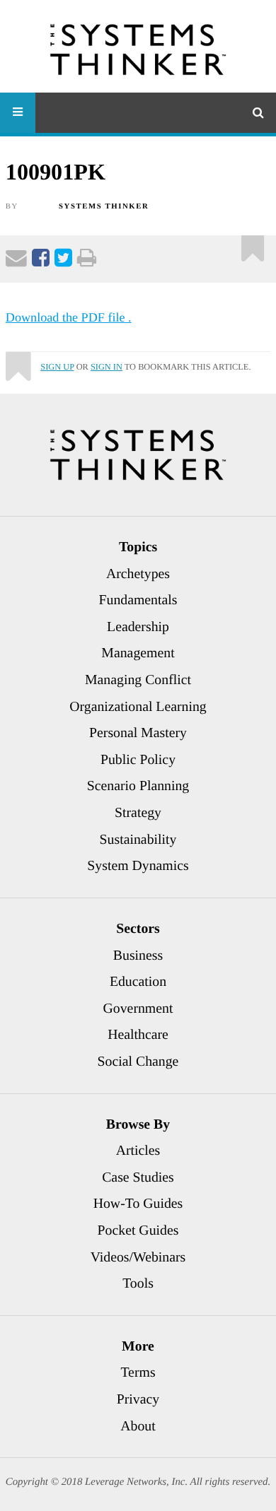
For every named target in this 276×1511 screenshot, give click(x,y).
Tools (138, 1283)
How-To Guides (138, 1203)
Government (138, 1008)
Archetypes (138, 574)
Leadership (138, 627)
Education (138, 981)
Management (137, 653)
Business (138, 955)
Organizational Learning (138, 707)
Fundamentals (138, 600)
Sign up (57, 367)
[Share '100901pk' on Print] (87, 261)
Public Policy (138, 760)
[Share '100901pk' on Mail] (16, 261)
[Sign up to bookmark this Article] (253, 243)
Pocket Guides (138, 1230)
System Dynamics (137, 866)
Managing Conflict (138, 680)
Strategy (138, 813)
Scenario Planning (138, 786)
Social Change (138, 1061)
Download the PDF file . (69, 317)
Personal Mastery (138, 733)
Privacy (138, 1399)
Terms (137, 1372)
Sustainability (138, 839)
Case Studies (138, 1177)
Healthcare (138, 1034)
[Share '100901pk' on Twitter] (63, 261)
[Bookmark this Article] (17, 360)
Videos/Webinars (138, 1257)
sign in (106, 367)
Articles (138, 1150)
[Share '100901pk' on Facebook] (41, 261)
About (137, 1426)
